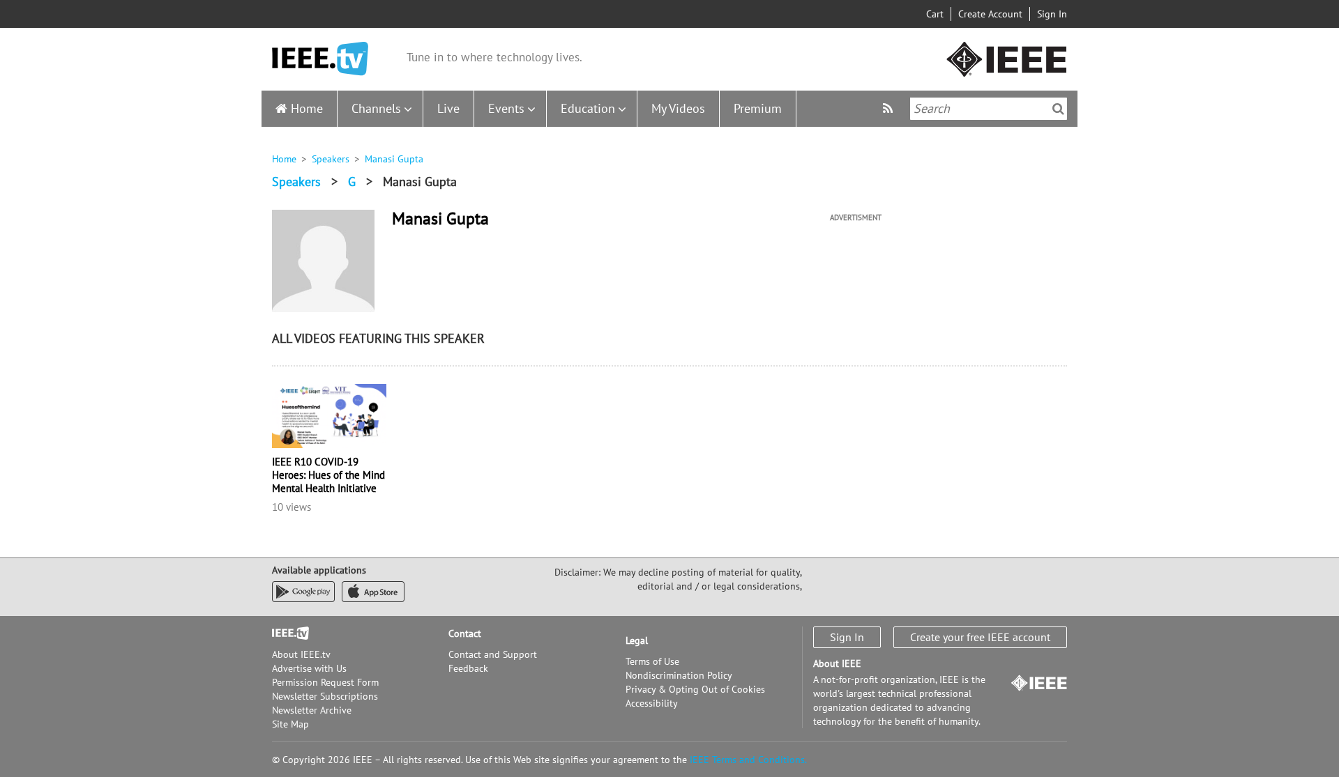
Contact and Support (492, 654)
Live (448, 108)
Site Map (290, 724)
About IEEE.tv (301, 654)
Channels (376, 108)
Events (506, 108)
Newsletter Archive (311, 710)
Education (588, 108)
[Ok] (1058, 109)
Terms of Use (652, 661)
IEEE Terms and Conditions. (748, 759)
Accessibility (652, 703)
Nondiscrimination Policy (679, 675)
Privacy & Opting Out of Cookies (695, 689)
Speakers (330, 159)
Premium (758, 108)
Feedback (468, 668)
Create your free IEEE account (980, 637)
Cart (935, 14)
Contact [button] (464, 633)
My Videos (678, 108)
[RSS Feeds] (889, 108)
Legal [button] (637, 640)
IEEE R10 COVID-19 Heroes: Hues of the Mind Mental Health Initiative (328, 475)
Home (307, 108)
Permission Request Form (325, 682)
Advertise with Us (309, 668)
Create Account (990, 14)
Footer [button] (286, 633)
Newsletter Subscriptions (325, 696)
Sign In (1052, 14)
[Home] (320, 59)
